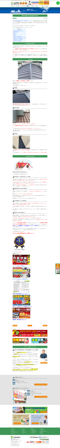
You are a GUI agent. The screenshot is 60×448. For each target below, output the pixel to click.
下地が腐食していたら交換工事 (17, 39)
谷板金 (14, 35)
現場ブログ (42, 433)
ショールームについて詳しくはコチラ (40, 384)
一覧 (29, 325)
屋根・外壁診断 (42, 429)
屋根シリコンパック (34, 429)
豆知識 (15, 18)
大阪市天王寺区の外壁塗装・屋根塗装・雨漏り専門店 (22, 20)
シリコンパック (23, 429)
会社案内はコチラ (43, 362)
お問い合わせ (13, 433)
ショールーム (13, 430)
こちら (46, 225)
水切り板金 (15, 34)
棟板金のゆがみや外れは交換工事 (18, 38)
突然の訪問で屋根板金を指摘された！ (18, 30)
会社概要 (13, 429)
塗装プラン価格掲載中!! (28, 6)
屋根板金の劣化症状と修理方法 (17, 36)
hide (20, 29)
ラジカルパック (23, 430)
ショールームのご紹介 (47, 6)
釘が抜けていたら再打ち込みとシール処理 (19, 37)
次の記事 (15, 325)
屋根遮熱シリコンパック (34, 430)
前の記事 (45, 325)
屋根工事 (14, 18)
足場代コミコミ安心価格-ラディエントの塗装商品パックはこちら (22, 306)
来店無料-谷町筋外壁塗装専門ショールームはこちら (20, 293)
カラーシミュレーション (43, 430)
